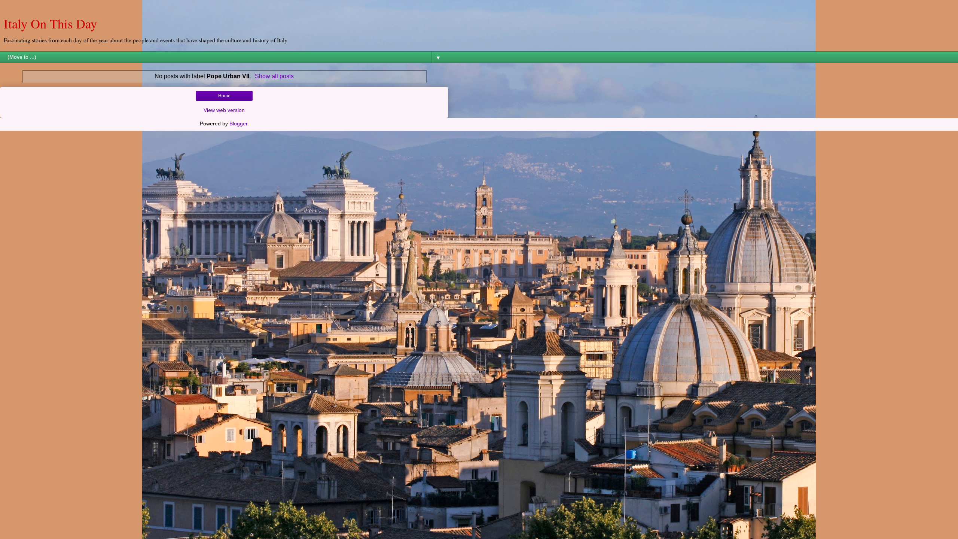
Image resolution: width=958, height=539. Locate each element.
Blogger (238, 124)
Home (224, 95)
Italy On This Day (50, 23)
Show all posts (274, 76)
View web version (224, 110)
